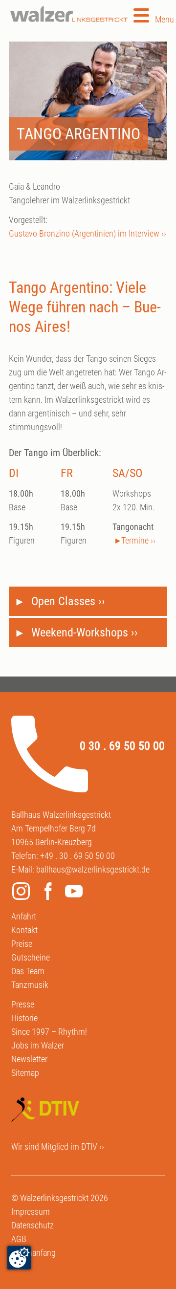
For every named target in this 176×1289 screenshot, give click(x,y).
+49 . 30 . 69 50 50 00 (77, 856)
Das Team (27, 971)
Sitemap (25, 1073)
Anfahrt (23, 916)
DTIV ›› (92, 1146)
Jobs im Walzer (37, 1045)
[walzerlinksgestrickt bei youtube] (76, 893)
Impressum (30, 1211)
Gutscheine (30, 957)
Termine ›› (138, 540)
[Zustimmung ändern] (19, 1257)
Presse (22, 1004)
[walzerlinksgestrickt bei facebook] (50, 893)
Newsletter (29, 1059)
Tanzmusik (29, 985)
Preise (21, 944)
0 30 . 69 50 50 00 (122, 746)
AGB (18, 1239)
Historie (24, 1018)
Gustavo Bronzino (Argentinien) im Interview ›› (87, 233)
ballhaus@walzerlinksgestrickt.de (93, 869)
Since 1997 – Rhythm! (49, 1032)
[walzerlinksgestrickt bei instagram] (23, 893)
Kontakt (24, 930)
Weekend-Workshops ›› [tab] (83, 632)
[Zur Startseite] (69, 14)
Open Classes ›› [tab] (66, 601)
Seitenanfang (33, 1252)
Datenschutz (32, 1225)
